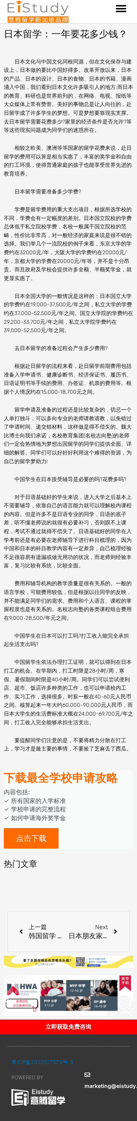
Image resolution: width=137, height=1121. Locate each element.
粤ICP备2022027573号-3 (42, 1062)
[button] (120, 8)
